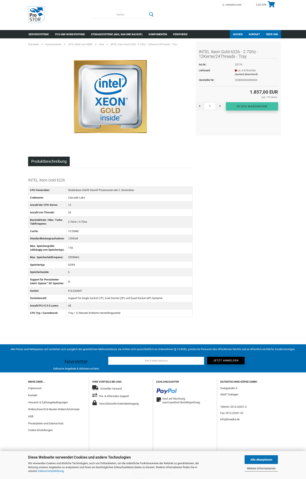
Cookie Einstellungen (40, 430)
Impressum (35, 388)
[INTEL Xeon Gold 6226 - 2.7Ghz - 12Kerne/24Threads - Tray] (110, 96)
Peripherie (180, 34)
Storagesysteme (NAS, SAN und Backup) (116, 34)
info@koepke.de (230, 419)
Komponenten (158, 34)
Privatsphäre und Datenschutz (45, 423)
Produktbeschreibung (49, 161)
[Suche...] (151, 15)
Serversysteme (39, 34)
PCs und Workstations (70, 34)
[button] (200, 106)
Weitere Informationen (261, 468)
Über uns (272, 34)
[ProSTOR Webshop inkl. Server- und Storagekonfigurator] (57, 14)
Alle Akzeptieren (261, 459)
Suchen (238, 34)
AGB (30, 416)
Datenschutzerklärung (51, 471)
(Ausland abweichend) (246, 74)
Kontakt (254, 34)
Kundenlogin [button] (232, 5)
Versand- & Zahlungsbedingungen (48, 402)
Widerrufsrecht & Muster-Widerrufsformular (54, 409)
